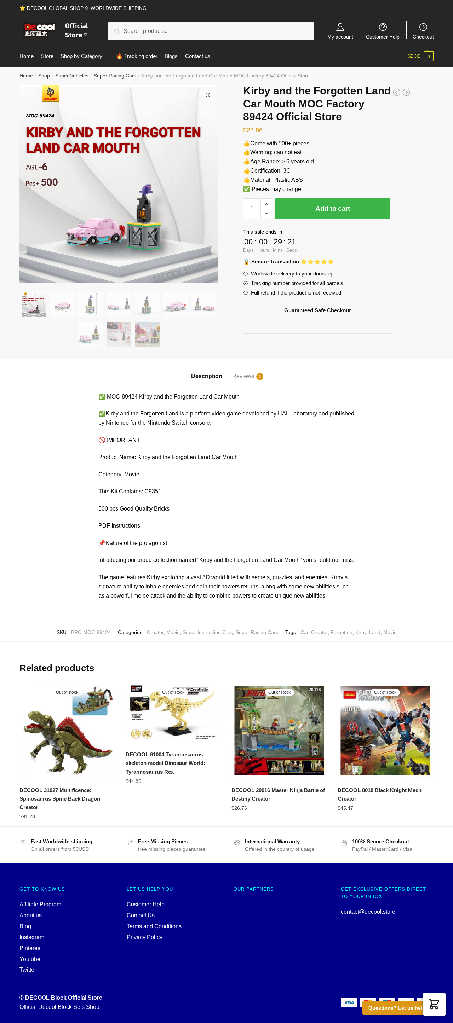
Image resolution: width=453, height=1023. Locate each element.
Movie (173, 632)
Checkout (423, 36)
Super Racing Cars (115, 76)
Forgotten (341, 632)
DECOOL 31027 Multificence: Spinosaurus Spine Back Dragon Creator (59, 798)
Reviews (243, 376)
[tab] (206, 370)
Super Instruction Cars (208, 632)
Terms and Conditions (154, 926)
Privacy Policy (144, 937)
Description (206, 376)
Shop (44, 76)
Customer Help (383, 36)
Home (26, 76)
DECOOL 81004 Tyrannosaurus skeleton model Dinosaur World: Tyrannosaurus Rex (165, 763)
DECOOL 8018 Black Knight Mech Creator (380, 794)
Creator (155, 632)
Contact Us (141, 915)
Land (374, 632)
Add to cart (332, 208)
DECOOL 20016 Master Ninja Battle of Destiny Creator (278, 794)
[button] (434, 1004)
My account (340, 36)
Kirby (360, 632)
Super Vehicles (71, 76)
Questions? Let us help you (402, 1008)
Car (304, 632)
